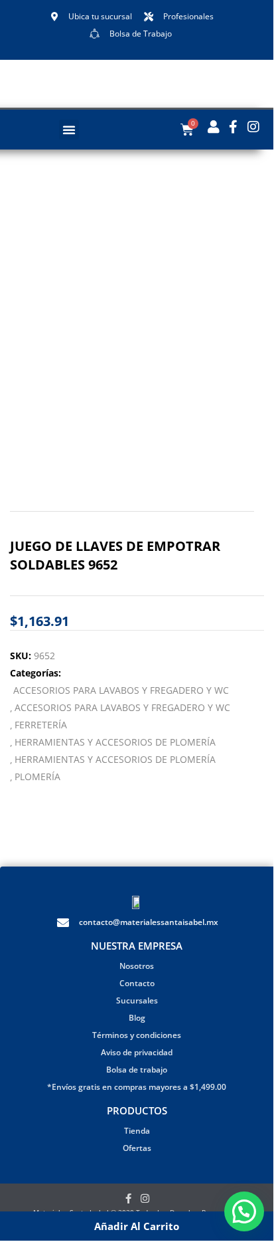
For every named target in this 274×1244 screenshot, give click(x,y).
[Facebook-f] (128, 1198)
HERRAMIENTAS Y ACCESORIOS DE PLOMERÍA (115, 742)
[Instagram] (145, 1198)
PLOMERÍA (37, 776)
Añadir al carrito (136, 1226)
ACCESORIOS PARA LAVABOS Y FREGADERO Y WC (121, 690)
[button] (69, 130)
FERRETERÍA (41, 724)
